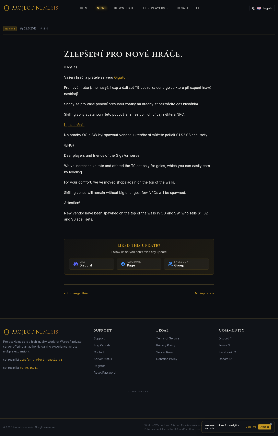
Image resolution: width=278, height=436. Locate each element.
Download (123, 8)
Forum (223, 345)
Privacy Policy (165, 345)
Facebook (226, 352)
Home (85, 8)
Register (99, 366)
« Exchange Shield (77, 293)
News (102, 8)
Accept (264, 426)
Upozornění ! (74, 125)
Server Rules (165, 352)
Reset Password (105, 372)
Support (99, 338)
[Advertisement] (139, 404)
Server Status (103, 359)
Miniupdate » (204, 293)
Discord (224, 338)
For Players (154, 8)
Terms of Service (167, 338)
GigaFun (121, 77)
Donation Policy (166, 359)
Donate (182, 8)
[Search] (197, 8)
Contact (99, 352)
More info (250, 426)
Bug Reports (102, 345)
